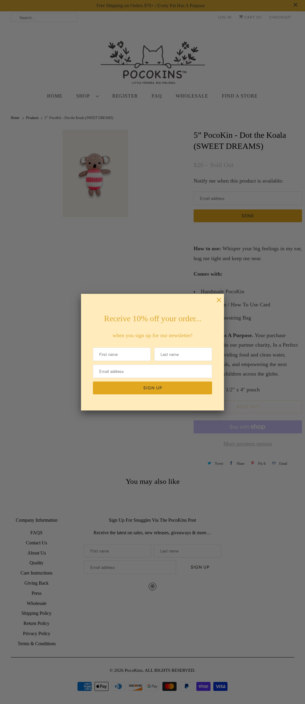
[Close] (216, 303)
